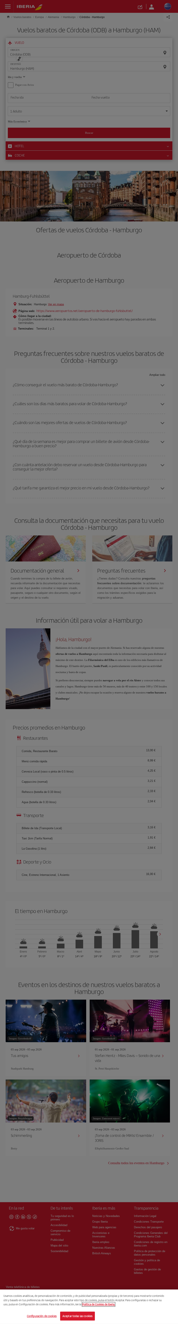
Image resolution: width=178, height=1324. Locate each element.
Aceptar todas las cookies (77, 1316)
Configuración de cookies (42, 1316)
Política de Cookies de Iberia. (98, 1304)
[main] (89, 1306)
